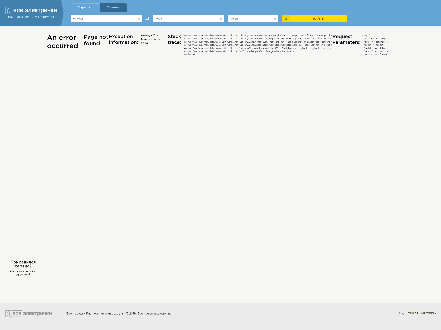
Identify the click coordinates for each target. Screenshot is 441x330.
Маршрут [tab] (85, 7)
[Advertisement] (23, 85)
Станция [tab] (113, 7)
